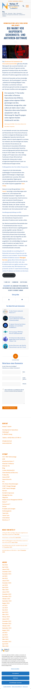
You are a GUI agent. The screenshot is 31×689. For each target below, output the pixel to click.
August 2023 (6, 603)
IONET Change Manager (9, 486)
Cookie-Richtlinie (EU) (8, 470)
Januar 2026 (5, 569)
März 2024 (5, 589)
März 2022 (5, 639)
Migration (5, 497)
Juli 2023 (4, 605)
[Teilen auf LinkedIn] (8, 299)
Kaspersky (25, 288)
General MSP (6, 477)
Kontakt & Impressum (8, 493)
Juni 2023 (5, 607)
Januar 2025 (5, 580)
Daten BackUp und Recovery (10, 472)
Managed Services (7, 495)
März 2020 (5, 646)
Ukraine (21, 290)
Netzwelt (12, 23)
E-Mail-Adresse (24, 379)
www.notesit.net (7, 443)
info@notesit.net (7, 441)
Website (24, 383)
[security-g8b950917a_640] (15, 52)
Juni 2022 (5, 635)
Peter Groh (24, 282)
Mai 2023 (5, 610)
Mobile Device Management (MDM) (12, 499)
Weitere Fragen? (9, 275)
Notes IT (4, 502)
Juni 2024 (5, 585)
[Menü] (26, 6)
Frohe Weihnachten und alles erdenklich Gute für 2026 (14, 545)
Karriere (4, 490)
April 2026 (5, 567)
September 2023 (6, 601)
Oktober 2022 (6, 625)
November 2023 (6, 596)
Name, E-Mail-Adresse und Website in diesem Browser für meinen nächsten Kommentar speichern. (14, 391)
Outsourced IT (6, 504)
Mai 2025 (5, 578)
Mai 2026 (5, 565)
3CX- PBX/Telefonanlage (9, 456)
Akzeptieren (15, 673)
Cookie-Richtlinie (7, 686)
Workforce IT (6, 520)
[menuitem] (22, 6)
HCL (3, 481)
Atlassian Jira (6, 466)
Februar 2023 (6, 616)
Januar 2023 (5, 619)
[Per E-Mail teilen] (22, 299)
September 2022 (6, 628)
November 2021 (6, 641)
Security (17, 25)
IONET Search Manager (8, 488)
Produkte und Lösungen (8, 508)
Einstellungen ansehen (15, 682)
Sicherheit (16, 290)
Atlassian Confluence (8, 463)
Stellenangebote (6, 511)
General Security (6, 479)
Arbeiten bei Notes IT (8, 461)
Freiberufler (5, 475)
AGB (3, 459)
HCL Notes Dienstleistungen (10, 484)
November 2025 (6, 574)
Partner (4, 506)
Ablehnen (15, 678)
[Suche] (22, 6)
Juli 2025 (4, 576)
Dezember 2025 (6, 571)
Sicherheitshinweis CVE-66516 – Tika (11, 550)
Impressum (25, 686)
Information (7, 23)
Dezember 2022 (6, 621)
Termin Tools (5, 515)
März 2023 (5, 614)
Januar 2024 (5, 592)
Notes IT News (19, 23)
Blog (3, 12)
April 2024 (5, 587)
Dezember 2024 (6, 583)
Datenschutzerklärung (17, 686)
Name (24, 372)
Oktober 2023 (6, 598)
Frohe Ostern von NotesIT (8, 537)
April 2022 (5, 637)
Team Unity (5, 513)
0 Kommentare (15, 282)
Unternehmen (6, 517)
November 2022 (6, 623)
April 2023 (5, 612)
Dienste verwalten (15, 668)
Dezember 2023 (6, 594)
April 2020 (5, 644)
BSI (11, 286)
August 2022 (6, 630)
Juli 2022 (4, 632)
